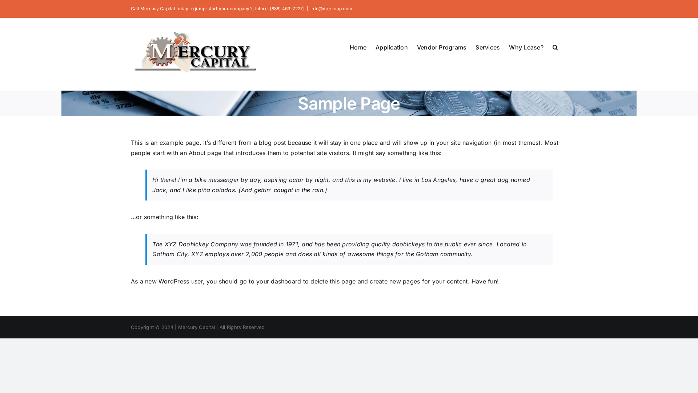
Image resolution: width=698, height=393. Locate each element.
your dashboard (278, 281)
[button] (555, 46)
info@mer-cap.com (331, 8)
